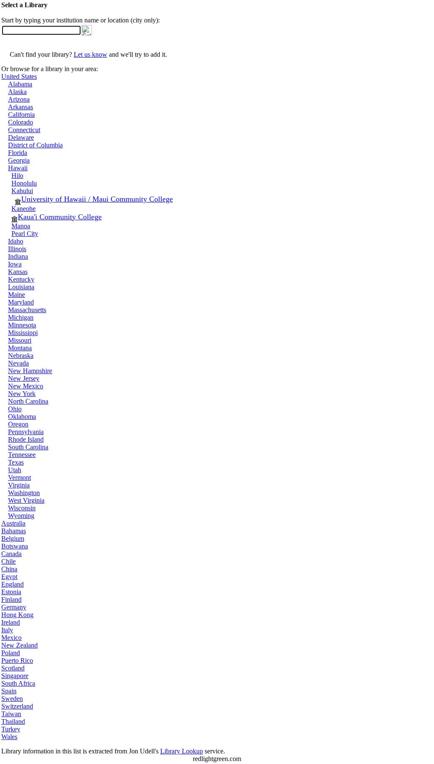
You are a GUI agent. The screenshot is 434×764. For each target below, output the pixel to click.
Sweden (12, 698)
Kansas (18, 271)
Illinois (17, 248)
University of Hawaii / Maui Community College (97, 199)
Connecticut (24, 129)
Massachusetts (27, 309)
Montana (20, 348)
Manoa (20, 226)
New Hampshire (30, 370)
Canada (11, 553)
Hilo (17, 175)
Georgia (19, 160)
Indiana (18, 256)
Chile (8, 561)
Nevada (18, 363)
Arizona (19, 99)
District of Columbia (35, 145)
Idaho (15, 241)
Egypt (9, 576)
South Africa (18, 683)
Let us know (90, 54)
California (21, 114)
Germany (13, 607)
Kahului (22, 190)
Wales (9, 736)
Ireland (10, 622)
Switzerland (17, 706)
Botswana (14, 546)
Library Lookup (181, 751)
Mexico (11, 637)
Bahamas (13, 530)
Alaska (17, 91)
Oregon (18, 424)
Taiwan (11, 713)
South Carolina (28, 447)
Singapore (14, 675)
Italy (7, 630)
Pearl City (24, 233)
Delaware (21, 137)
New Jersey (23, 378)
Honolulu (24, 183)
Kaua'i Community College (60, 217)
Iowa (15, 264)
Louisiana (21, 287)
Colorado (20, 122)
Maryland (21, 302)
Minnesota (22, 325)
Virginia (19, 485)
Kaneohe (23, 208)
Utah (14, 469)
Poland (10, 652)
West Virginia (26, 500)
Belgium (12, 538)
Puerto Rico (17, 660)
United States (19, 76)
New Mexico (25, 386)
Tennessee (22, 454)
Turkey (10, 729)
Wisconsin (22, 508)
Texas (16, 462)
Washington (24, 492)
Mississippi (23, 332)
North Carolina (28, 401)
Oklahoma (22, 416)
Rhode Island (26, 439)
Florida (17, 152)
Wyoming (21, 515)
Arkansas (20, 107)
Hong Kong (17, 614)
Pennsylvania (26, 431)
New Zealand (19, 645)
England (12, 584)
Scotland (13, 668)
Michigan (20, 317)
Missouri (19, 340)
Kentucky (21, 279)
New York (22, 393)
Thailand (13, 721)
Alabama (20, 84)
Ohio (15, 408)
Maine (16, 294)
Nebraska (20, 355)
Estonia (11, 591)
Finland (11, 599)
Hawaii (18, 168)
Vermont (19, 477)
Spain (9, 691)
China (9, 569)
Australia (13, 523)
